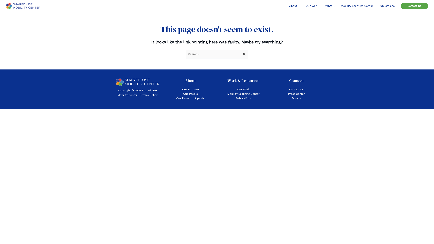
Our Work (243, 89)
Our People (190, 93)
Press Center (296, 93)
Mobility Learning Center (243, 93)
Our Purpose (190, 89)
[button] (299, 6)
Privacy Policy (148, 95)
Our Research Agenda (190, 98)
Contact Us (296, 89)
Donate (296, 98)
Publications (243, 98)
